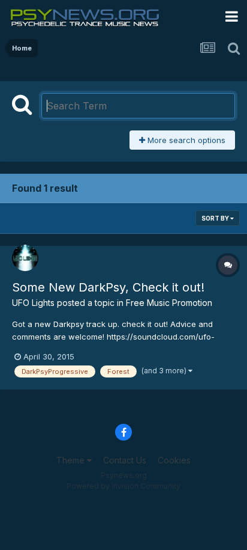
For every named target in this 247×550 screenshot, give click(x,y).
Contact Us (124, 460)
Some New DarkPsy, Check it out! (108, 287)
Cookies (174, 460)
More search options (185, 140)
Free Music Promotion (169, 303)
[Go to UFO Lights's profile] (25, 258)
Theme (71, 460)
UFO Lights (33, 303)
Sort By (215, 218)
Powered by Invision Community (123, 485)
